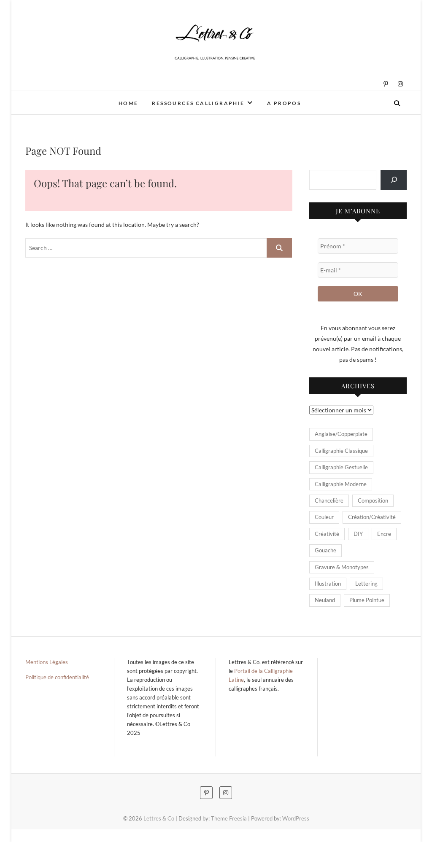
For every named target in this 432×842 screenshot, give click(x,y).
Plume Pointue (366, 600)
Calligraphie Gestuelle (341, 467)
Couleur (324, 517)
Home (128, 103)
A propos (284, 103)
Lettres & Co (54, 97)
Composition (373, 500)
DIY (358, 533)
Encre (384, 533)
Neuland (325, 600)
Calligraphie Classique (341, 450)
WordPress (295, 818)
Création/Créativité (372, 517)
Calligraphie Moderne (341, 484)
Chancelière (329, 500)
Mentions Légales (46, 662)
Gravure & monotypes (342, 567)
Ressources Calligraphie (198, 103)
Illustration (328, 583)
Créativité (327, 533)
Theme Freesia (229, 818)
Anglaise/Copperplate (341, 433)
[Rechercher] (394, 180)
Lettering (366, 583)
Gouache (325, 550)
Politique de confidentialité (57, 677)
